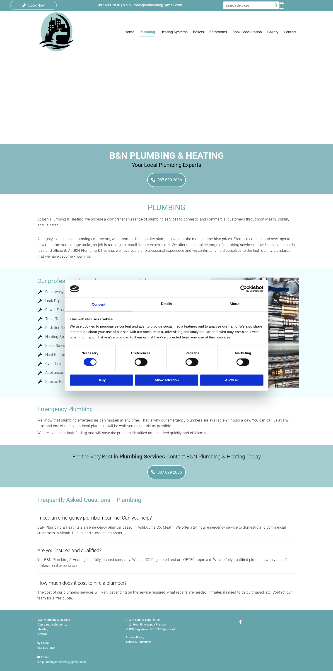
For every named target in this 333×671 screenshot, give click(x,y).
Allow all (232, 380)
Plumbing (147, 32)
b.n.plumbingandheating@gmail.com (61, 662)
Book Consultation (247, 32)
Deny (101, 380)
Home (129, 32)
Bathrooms (218, 32)
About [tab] (234, 304)
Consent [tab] (98, 304)
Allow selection (166, 380)
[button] (33, 5)
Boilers (198, 32)
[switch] (141, 362)
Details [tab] (166, 304)
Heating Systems (174, 32)
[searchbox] (251, 5)
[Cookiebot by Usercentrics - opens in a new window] (243, 288)
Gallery (272, 32)
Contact (290, 32)
